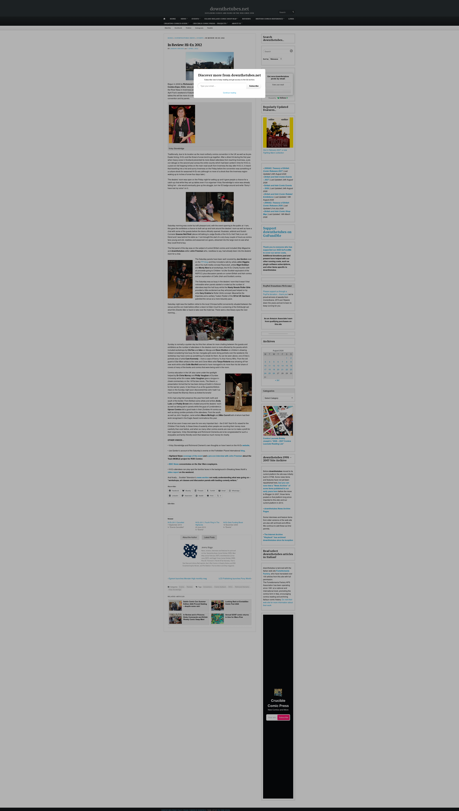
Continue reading (229, 92)
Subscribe (254, 86)
